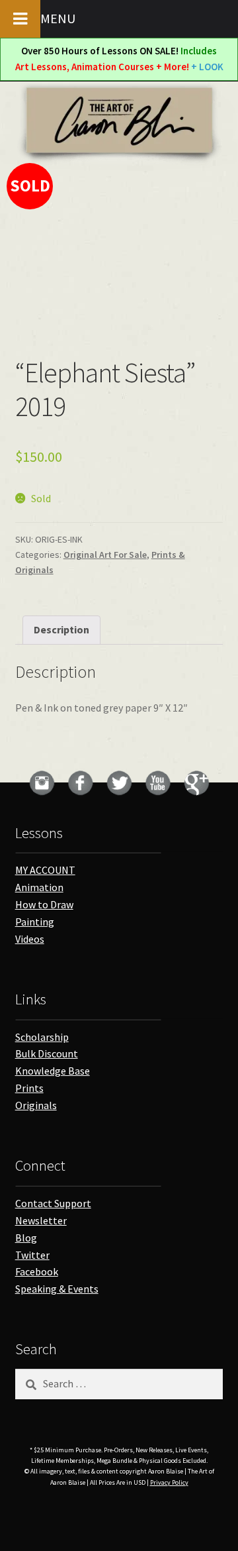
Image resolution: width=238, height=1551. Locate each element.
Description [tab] (61, 629)
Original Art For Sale (105, 555)
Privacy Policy (169, 1482)
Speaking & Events (57, 1288)
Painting (34, 921)
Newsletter (41, 1220)
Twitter (32, 1254)
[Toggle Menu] (20, 19)
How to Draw (44, 904)
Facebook (36, 1271)
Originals (36, 1105)
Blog (26, 1237)
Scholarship (42, 1036)
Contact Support (53, 1203)
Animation (39, 887)
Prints (29, 1088)
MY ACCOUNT (45, 870)
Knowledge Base (52, 1070)
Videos (29, 938)
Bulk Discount (46, 1053)
